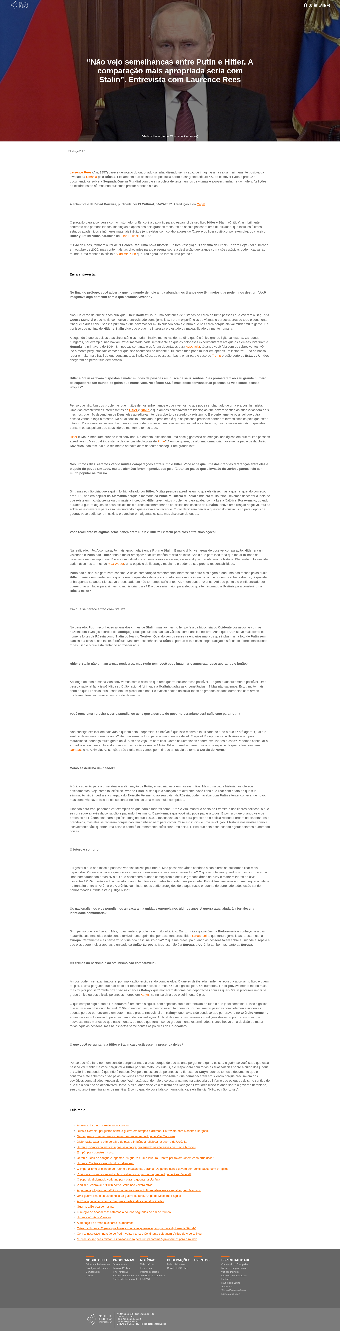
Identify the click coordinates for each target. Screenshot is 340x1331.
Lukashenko (200, 936)
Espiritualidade (235, 1260)
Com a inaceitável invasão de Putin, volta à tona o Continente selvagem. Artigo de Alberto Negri (140, 1233)
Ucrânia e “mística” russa (94, 1217)
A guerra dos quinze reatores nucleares (103, 1125)
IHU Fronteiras (120, 1272)
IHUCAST (145, 1279)
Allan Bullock (129, 236)
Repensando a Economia (126, 1275)
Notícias (147, 1260)
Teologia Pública (121, 1268)
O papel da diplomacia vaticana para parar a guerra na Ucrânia (118, 1179)
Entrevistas (146, 1268)
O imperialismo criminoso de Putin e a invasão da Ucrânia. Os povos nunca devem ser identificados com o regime (152, 1168)
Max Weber (116, 564)
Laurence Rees (80, 172)
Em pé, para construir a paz (95, 1152)
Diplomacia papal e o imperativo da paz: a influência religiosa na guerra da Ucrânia (131, 1141)
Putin (161, 441)
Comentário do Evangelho (234, 1264)
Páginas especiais (149, 1272)
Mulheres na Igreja (230, 1294)
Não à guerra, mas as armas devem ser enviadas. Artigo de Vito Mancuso (126, 1136)
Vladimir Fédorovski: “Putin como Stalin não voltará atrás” (115, 1185)
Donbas (75, 750)
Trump (216, 355)
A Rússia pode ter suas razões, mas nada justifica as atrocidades (120, 1201)
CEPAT (89, 1275)
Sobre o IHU (96, 1260)
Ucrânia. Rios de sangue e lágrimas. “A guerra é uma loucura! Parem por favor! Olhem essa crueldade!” (145, 1158)
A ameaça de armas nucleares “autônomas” (106, 1223)
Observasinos (120, 1264)
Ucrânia (91, 177)
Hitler (73, 437)
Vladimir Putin (126, 254)
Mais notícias (147, 1264)
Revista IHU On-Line (177, 1268)
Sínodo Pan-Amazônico (233, 1290)
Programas (123, 1260)
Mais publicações (176, 1264)
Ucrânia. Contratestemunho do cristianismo (105, 1163)
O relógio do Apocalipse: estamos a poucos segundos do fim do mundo (124, 1212)
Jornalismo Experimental (152, 1275)
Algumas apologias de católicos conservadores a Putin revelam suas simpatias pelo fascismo (139, 1190)
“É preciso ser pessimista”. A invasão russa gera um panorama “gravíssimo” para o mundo (137, 1239)
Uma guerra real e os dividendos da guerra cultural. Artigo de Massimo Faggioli (129, 1195)
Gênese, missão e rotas (98, 1264)
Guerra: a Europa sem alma (95, 1206)
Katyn (145, 994)
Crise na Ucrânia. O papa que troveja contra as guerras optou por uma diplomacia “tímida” (136, 1228)
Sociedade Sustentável (125, 1279)
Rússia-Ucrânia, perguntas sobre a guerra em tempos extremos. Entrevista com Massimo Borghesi (143, 1131)
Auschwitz (193, 346)
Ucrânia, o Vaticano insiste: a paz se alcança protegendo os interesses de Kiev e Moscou (136, 1147)
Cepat (201, 204)
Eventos (201, 1260)
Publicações (178, 1260)
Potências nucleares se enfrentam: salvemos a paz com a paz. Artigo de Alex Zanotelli (134, 1174)
